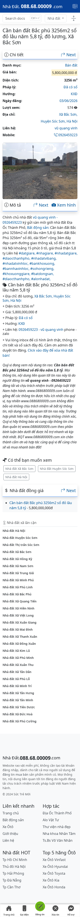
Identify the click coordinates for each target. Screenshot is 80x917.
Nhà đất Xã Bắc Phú (17, 594)
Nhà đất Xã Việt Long (18, 615)
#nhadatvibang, (44, 258)
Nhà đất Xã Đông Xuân (19, 644)
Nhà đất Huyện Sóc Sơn (57, 469)
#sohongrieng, (42, 268)
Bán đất (71, 65)
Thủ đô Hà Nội (14, 866)
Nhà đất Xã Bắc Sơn (19, 469)
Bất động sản (13, 820)
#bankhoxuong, (42, 263)
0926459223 (67, 135)
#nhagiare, (45, 253)
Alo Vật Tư (51, 820)
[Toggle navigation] (75, 6)
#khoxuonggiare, (17, 273)
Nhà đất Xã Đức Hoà (17, 714)
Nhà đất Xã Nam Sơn (18, 566)
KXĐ (74, 94)
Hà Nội (72, 121)
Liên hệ (8, 840)
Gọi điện (24, 914)
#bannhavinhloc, (16, 268)
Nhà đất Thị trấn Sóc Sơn (21, 545)
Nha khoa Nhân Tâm (59, 833)
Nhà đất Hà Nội (16, 477)
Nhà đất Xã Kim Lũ (16, 651)
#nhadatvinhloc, (16, 263)
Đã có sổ (70, 87)
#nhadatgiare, (66, 253)
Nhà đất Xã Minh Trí (17, 686)
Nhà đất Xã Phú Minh (18, 658)
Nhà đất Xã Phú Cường (19, 721)
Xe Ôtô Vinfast (54, 859)
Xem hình (66, 205)
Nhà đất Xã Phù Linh (18, 587)
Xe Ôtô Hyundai (55, 866)
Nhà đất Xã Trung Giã (18, 573)
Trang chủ (9, 914)
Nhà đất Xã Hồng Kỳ (17, 559)
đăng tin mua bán (15, 774)
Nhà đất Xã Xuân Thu (18, 665)
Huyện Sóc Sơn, (54, 121)
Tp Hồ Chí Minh (15, 859)
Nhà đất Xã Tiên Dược (19, 707)
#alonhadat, (41, 279)
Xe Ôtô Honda (54, 887)
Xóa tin (55, 914)
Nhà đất (54, 18)
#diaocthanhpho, (17, 258)
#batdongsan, (42, 273)
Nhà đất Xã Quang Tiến (19, 601)
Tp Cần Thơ (11, 887)
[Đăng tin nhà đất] (40, 907)
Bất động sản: (38, 227)
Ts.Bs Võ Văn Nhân (58, 840)
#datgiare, (27, 253)
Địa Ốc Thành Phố (57, 813)
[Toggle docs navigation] (73, 18)
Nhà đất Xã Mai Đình (18, 629)
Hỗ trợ (70, 914)
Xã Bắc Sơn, (68, 114)
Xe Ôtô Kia (51, 880)
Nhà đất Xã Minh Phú (18, 580)
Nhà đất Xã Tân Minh (18, 700)
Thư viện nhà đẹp (57, 826)
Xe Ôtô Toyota (54, 873)
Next (70, 54)
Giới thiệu (10, 833)
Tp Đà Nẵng (12, 880)
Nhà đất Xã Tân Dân (17, 672)
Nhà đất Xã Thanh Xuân (20, 637)
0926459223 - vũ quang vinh (41, 329)
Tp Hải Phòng (13, 873)
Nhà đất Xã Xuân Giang (19, 622)
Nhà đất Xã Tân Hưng (18, 693)
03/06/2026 (68, 100)
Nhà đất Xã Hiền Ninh (18, 608)
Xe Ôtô (8, 826)
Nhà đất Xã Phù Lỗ (16, 679)
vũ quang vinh (66, 128)
